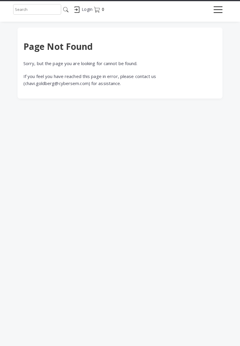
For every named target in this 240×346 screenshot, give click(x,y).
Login (86, 9)
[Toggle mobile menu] (218, 10)
